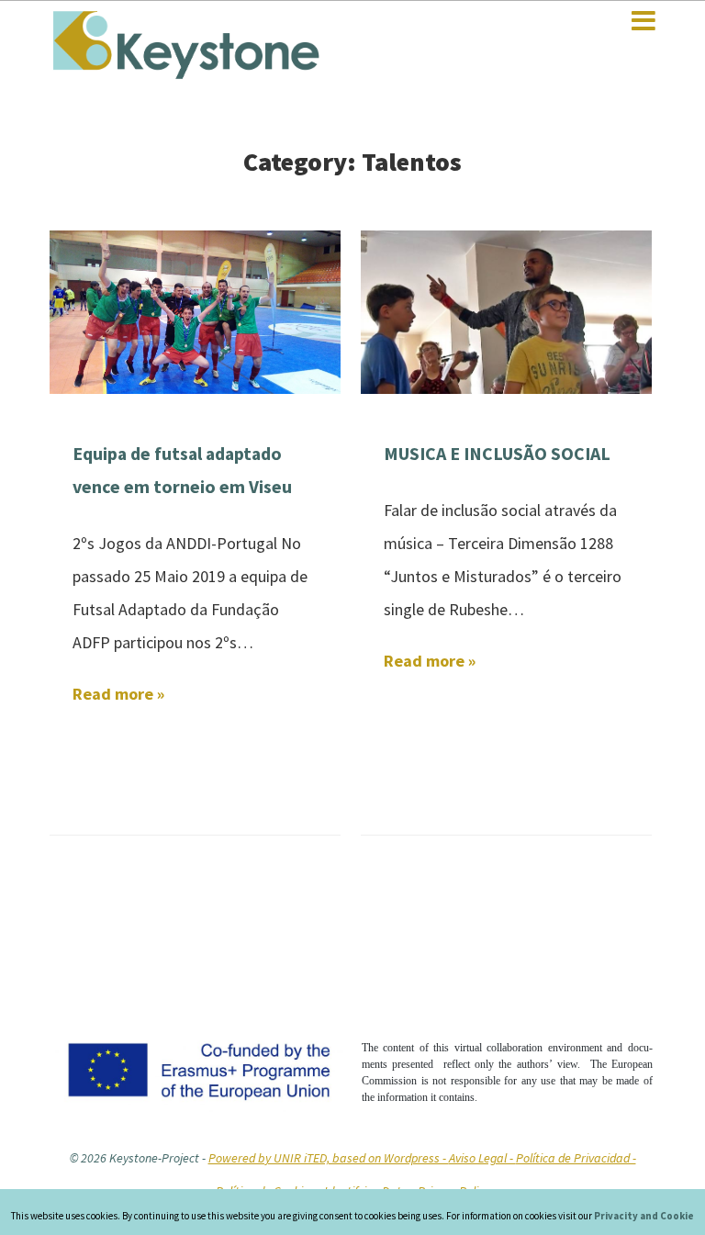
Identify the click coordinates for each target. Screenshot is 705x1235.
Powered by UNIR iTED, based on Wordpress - (328, 1158)
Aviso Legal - (482, 1158)
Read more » (118, 693)
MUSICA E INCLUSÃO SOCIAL (497, 454)
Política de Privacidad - (576, 1158)
